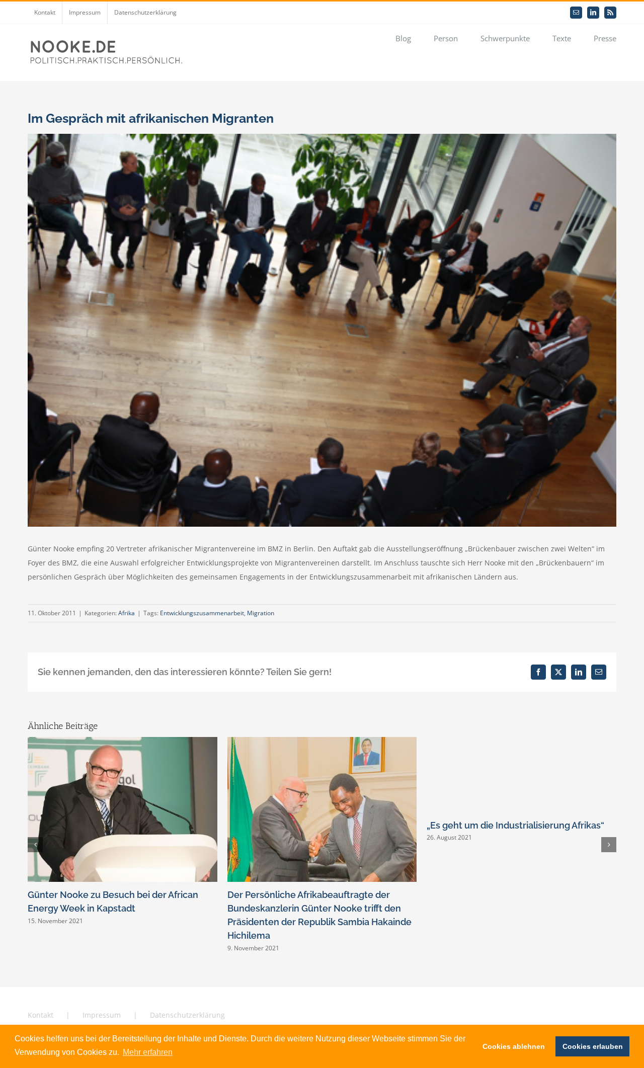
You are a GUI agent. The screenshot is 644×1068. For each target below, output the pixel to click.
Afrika (126, 613)
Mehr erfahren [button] (148, 1052)
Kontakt (40, 1015)
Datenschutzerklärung (187, 1015)
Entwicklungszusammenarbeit (202, 613)
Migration (260, 613)
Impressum (102, 1015)
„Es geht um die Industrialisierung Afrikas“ (515, 825)
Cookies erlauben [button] (592, 1046)
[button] (35, 844)
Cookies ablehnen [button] (513, 1046)
